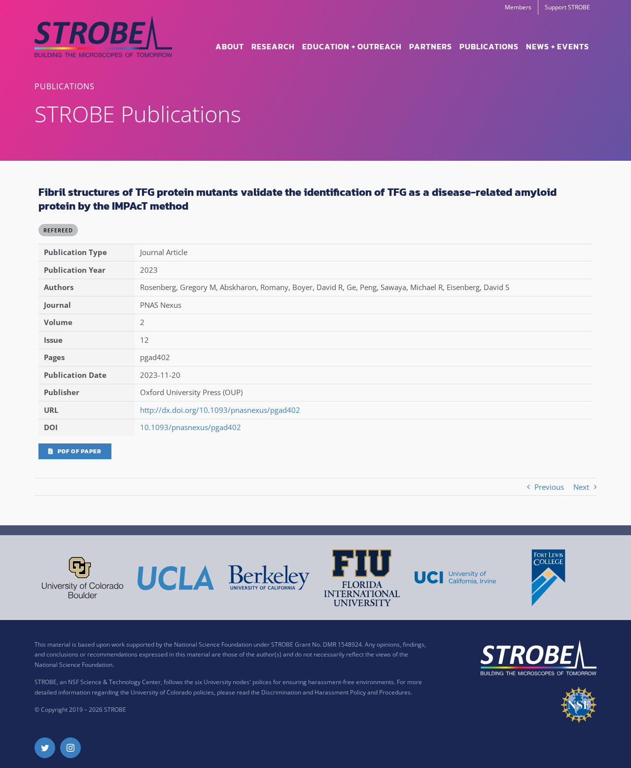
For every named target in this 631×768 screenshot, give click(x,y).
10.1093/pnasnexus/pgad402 (190, 427)
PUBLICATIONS (65, 86)
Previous (549, 487)
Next (581, 487)
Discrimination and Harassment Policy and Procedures (336, 692)
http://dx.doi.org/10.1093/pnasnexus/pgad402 (220, 410)
